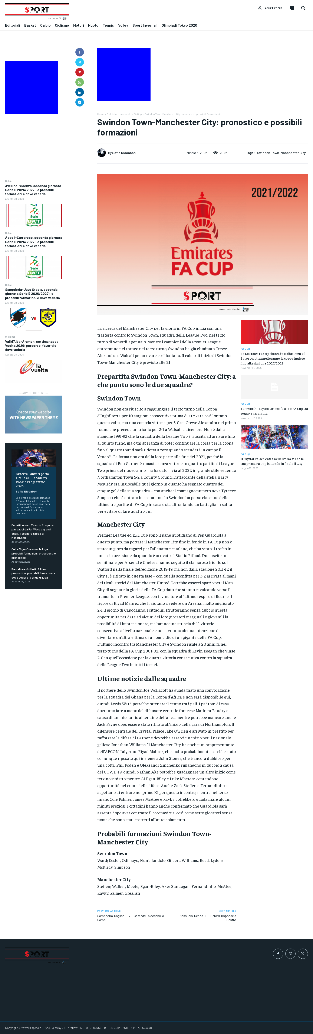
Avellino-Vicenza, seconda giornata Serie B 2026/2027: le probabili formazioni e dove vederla (33, 190)
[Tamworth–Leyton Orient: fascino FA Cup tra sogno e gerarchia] (274, 387)
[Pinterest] (79, 72)
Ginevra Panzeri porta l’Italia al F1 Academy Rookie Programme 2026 (32, 479)
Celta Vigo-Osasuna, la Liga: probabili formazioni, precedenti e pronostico (33, 553)
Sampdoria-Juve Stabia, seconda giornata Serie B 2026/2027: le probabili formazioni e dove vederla (32, 293)
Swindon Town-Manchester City (281, 153)
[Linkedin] (79, 92)
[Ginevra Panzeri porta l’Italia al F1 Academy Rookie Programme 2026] (33, 458)
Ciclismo (10, 336)
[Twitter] (79, 62)
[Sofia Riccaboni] (102, 152)
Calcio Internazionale (119, 113)
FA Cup (138, 113)
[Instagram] (290, 954)
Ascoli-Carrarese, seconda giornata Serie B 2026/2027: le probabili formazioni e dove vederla (33, 241)
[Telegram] (79, 102)
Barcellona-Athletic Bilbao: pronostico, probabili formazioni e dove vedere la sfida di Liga (33, 573)
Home (100, 113)
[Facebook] (79, 52)
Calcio (8, 180)
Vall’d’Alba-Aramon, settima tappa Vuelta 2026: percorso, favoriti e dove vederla (31, 345)
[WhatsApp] (79, 82)
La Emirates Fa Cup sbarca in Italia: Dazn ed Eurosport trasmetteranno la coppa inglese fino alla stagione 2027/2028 (273, 358)
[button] (303, 8)
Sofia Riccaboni (27, 491)
